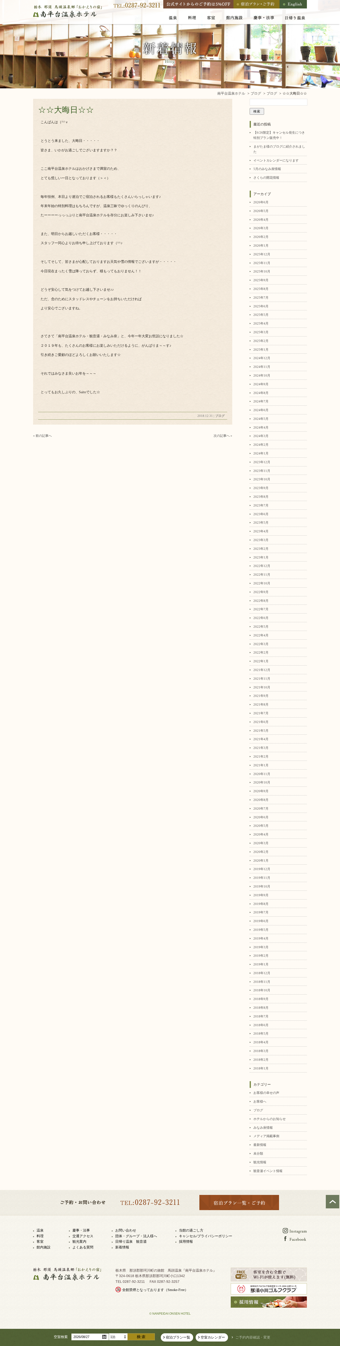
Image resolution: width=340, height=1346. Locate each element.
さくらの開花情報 (266, 177)
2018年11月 (261, 982)
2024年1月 (261, 453)
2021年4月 (261, 739)
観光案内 (79, 1241)
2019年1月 (261, 964)
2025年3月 (261, 332)
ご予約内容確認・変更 (252, 1337)
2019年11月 (261, 878)
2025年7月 (261, 297)
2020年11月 (261, 774)
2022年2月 (261, 652)
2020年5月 (261, 826)
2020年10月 (261, 782)
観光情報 (259, 1162)
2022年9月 (261, 592)
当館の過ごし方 (191, 1230)
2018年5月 (261, 1033)
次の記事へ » (223, 436)
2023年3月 (261, 540)
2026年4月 (261, 220)
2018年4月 (261, 1042)
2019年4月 (261, 938)
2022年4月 (261, 635)
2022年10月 (261, 583)
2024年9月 (261, 384)
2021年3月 (261, 748)
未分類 (258, 1153)
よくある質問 (82, 1247)
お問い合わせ (125, 1230)
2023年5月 (261, 522)
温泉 (40, 1230)
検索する (141, 1336)
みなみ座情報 (263, 1127)
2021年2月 (261, 756)
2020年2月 (261, 852)
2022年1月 (261, 661)
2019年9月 (261, 895)
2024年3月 (261, 436)
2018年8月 (261, 1008)
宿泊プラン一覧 (178, 1337)
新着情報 (122, 1247)
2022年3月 (261, 644)
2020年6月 (261, 817)
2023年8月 (261, 497)
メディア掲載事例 (266, 1136)
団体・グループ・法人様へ (136, 1236)
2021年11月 (261, 678)
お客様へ (259, 1101)
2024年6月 (261, 410)
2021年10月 (261, 687)
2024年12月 (261, 358)
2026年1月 (261, 245)
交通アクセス (82, 1236)
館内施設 (44, 1247)
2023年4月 (261, 531)
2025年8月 (261, 289)
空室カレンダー (213, 1337)
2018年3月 (261, 1051)
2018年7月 (261, 1016)
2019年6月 (261, 921)
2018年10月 (261, 990)
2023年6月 (261, 514)
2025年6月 (261, 306)
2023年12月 (261, 462)
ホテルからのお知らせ (269, 1119)
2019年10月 (261, 886)
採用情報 (186, 1241)
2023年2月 (261, 549)
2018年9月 (261, 999)
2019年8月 (261, 904)
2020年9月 (261, 791)
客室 (40, 1241)
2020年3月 (261, 843)
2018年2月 (261, 1060)
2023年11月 (261, 471)
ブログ (220, 416)
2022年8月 (261, 601)
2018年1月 (261, 1068)
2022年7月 (261, 609)
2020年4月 (261, 834)
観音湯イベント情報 (268, 1171)
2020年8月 (261, 800)
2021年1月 (261, 765)
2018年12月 (261, 973)
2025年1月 (261, 349)
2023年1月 (261, 557)
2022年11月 (261, 574)
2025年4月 (261, 323)
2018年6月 (261, 1025)
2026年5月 (261, 211)
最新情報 (259, 1145)
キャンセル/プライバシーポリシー (205, 1236)
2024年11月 (261, 367)
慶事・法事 (81, 1230)
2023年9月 (261, 488)
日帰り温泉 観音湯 (131, 1241)
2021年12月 (261, 670)
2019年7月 (261, 912)
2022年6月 (261, 618)
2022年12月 (261, 566)
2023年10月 (261, 479)
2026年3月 (261, 228)
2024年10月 (261, 375)
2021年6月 (261, 722)
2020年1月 (261, 860)
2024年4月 (261, 427)
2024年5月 (261, 419)
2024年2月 (261, 445)
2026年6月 (261, 202)
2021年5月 (261, 730)
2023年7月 (261, 505)
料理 (40, 1236)
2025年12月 (261, 254)
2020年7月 (261, 808)
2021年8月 (261, 704)
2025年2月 (261, 341)
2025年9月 (261, 280)
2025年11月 (261, 263)
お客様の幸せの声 (266, 1093)
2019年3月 (261, 947)
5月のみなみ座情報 (267, 169)
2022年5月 (261, 626)
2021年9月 (261, 696)
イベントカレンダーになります (276, 160)
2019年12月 (261, 869)
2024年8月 (261, 393)
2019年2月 (261, 955)
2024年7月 (261, 401)
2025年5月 (261, 315)
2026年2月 (261, 237)
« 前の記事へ (42, 436)
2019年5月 (261, 930)
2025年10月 (261, 271)
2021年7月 (261, 713)
